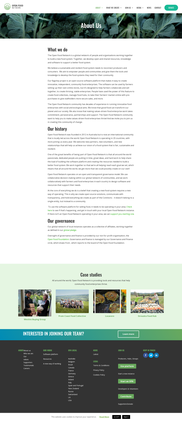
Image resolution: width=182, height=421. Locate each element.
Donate (171, 7)
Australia (71, 358)
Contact (158, 8)
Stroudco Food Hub (147, 316)
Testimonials (29, 365)
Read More (104, 417)
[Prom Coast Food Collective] (72, 301)
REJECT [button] (126, 417)
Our (25, 356)
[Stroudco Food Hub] (147, 301)
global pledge (70, 230)
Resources (47, 359)
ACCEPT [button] (116, 417)
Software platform (50, 354)
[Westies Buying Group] (34, 303)
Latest (95, 354)
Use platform (127, 366)
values (26, 359)
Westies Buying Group (35, 319)
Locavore (109, 316)
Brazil (70, 364)
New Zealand (73, 388)
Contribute (125, 396)
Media (139, 8)
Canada (71, 367)
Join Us (128, 8)
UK (69, 397)
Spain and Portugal (75, 385)
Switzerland (72, 394)
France (71, 370)
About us (27, 350)
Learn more (128, 334)
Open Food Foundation (58, 239)
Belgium (71, 361)
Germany (72, 373)
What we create (112, 8)
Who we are (28, 353)
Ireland (71, 379)
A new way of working (52, 363)
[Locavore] (109, 301)
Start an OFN (126, 381)
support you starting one (122, 214)
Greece (71, 376)
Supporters (28, 362)
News (149, 8)
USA (70, 400)
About (98, 8)
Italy (70, 382)
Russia (70, 391)
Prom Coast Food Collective (72, 316)
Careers (27, 368)
